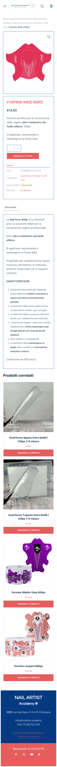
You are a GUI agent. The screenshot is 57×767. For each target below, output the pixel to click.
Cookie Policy (37, 732)
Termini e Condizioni (29, 736)
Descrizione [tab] (10, 207)
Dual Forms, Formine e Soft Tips (34, 178)
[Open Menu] (5, 6)
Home (6, 19)
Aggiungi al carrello (22, 156)
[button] (48, 36)
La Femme (26, 190)
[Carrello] (51, 6)
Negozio (15, 19)
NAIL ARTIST (28, 697)
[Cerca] (42, 6)
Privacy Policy (20, 732)
